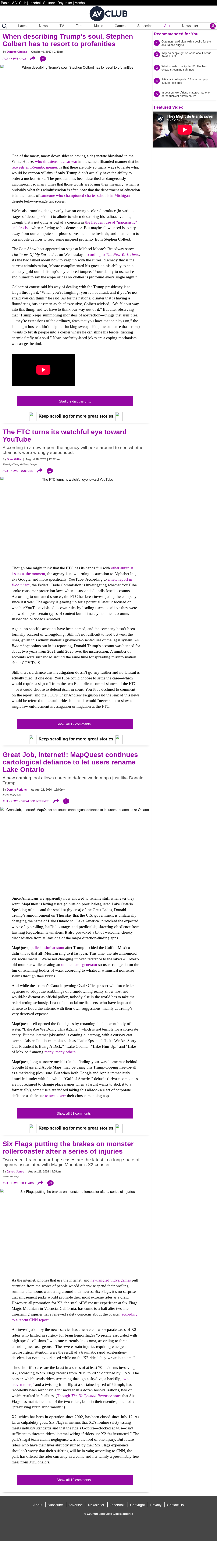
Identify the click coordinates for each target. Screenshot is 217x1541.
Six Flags (27, 1183)
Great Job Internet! (35, 801)
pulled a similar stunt (47, 947)
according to (112, 254)
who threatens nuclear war (56, 161)
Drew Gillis (14, 459)
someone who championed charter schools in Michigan (84, 195)
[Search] (4, 26)
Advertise (75, 1504)
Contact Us (175, 1504)
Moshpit (80, 2)
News (43, 26)
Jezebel (35, 2)
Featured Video (169, 107)
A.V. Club (19, 2)
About (37, 1504)
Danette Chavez (17, 51)
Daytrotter (64, 2)
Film (79, 26)
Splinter (49, 2)
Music (98, 26)
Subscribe (145, 26)
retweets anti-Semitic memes (34, 167)
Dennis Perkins (17, 789)
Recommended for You (176, 34)
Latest (22, 26)
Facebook (117, 1504)
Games (120, 26)
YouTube (27, 470)
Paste (5, 2)
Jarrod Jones (15, 1171)
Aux (167, 26)
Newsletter (190, 26)
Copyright (137, 1504)
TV (62, 26)
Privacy (155, 1504)
